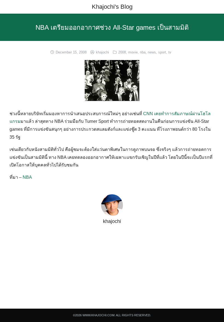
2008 (122, 52)
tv (169, 52)
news (152, 52)
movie (133, 52)
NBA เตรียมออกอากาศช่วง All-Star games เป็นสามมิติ (112, 27)
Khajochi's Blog (112, 6)
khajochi (102, 52)
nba (143, 52)
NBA (27, 177)
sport (162, 52)
